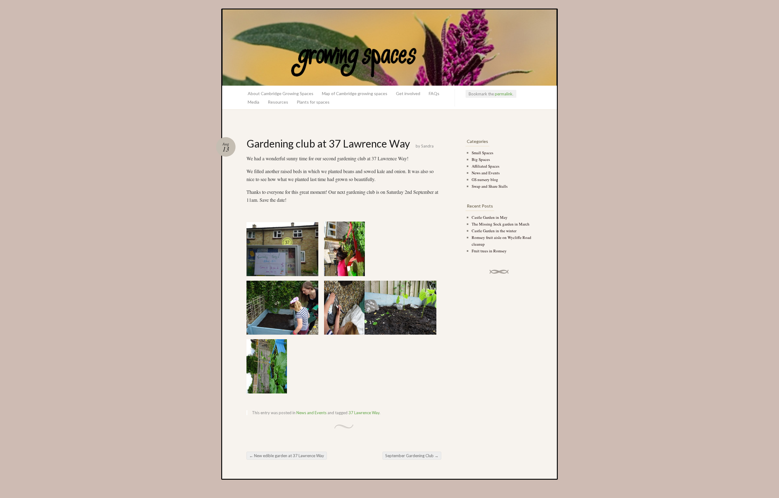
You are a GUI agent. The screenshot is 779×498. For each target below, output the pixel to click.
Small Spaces (482, 152)
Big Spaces (481, 159)
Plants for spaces (313, 102)
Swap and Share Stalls (490, 186)
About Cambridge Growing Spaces (280, 93)
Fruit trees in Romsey (489, 251)
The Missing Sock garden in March (500, 224)
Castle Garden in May (490, 217)
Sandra (427, 146)
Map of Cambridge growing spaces (354, 93)
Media (253, 102)
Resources (278, 102)
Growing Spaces (389, 47)
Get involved (408, 93)
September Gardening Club (411, 455)
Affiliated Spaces (485, 166)
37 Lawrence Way (363, 412)
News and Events (311, 412)
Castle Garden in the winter (494, 230)
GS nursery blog (485, 179)
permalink (503, 93)
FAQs (434, 93)
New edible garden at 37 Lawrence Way (286, 455)
